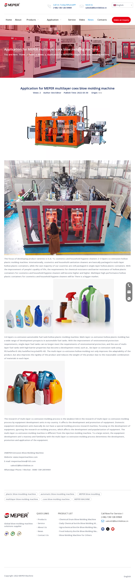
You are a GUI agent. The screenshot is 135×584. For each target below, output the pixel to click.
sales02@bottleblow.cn (96, 7)
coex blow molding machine (56, 499)
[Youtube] (112, 529)
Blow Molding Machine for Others (75, 535)
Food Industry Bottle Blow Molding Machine (80, 531)
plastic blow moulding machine (21, 494)
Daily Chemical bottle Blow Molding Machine (80, 523)
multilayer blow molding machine (22, 499)
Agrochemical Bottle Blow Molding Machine (80, 527)
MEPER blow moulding (89, 494)
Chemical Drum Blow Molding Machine (77, 519)
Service (41, 523)
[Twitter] (107, 529)
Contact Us (43, 535)
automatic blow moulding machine (57, 494)
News (40, 531)
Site (100, 92)
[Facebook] (102, 529)
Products (42, 519)
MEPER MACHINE (82, 499)
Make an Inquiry (121, 20)
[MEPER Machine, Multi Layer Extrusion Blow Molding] (67, 254)
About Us (42, 527)
